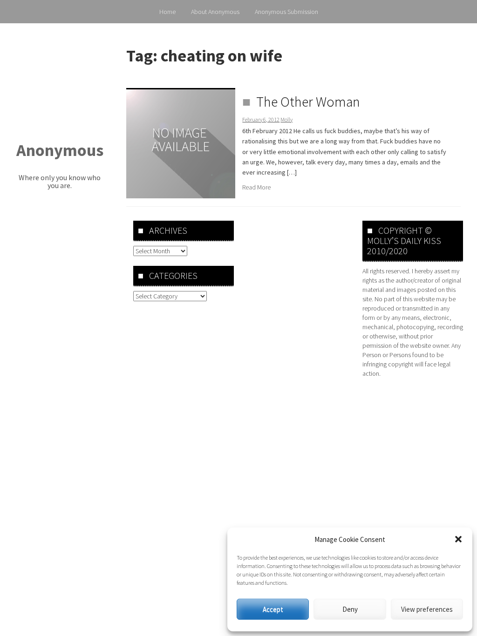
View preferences (427, 609)
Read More (256, 187)
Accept (273, 609)
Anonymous (59, 150)
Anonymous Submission (286, 11)
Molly (286, 119)
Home (167, 11)
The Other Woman (308, 101)
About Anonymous (215, 11)
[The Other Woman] (180, 143)
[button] (458, 539)
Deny (350, 609)
